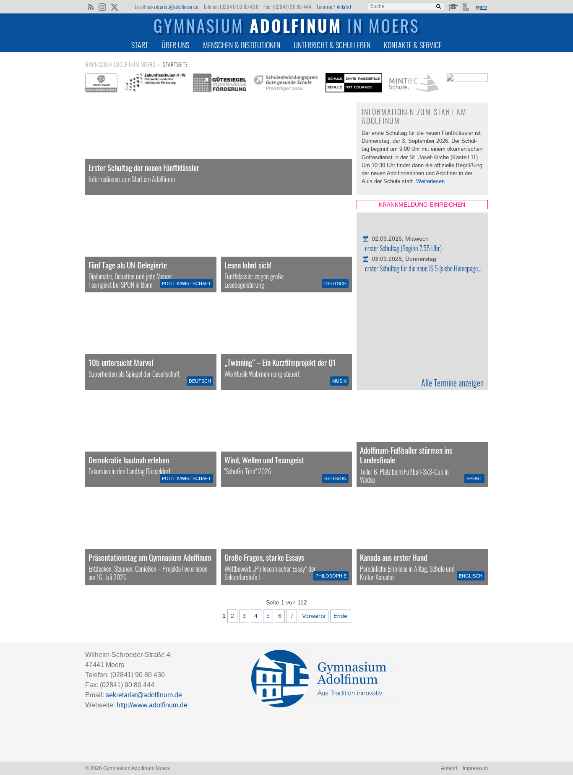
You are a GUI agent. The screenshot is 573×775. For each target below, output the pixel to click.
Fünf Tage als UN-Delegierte (128, 265)
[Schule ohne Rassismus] (354, 82)
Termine (324, 6)
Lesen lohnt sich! (247, 265)
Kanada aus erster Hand (393, 557)
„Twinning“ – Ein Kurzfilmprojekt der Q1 (280, 362)
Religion (335, 478)
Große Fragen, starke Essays (264, 557)
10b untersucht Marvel (121, 362)
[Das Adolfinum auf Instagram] (103, 7)
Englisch (470, 575)
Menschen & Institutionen (241, 44)
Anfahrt (344, 6)
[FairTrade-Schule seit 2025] (467, 85)
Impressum (475, 768)
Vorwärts (313, 615)
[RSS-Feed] (90, 6)
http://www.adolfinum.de (152, 705)
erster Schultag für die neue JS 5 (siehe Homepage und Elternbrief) (439, 268)
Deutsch (335, 283)
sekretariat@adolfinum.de (172, 6)
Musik (339, 381)
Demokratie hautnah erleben (129, 460)
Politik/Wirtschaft (186, 283)
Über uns (175, 44)
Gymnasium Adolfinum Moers (120, 64)
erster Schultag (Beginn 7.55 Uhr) (403, 248)
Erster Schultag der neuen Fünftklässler (144, 167)
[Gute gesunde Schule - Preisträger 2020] (286, 82)
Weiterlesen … (434, 181)
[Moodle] (453, 6)
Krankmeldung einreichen (422, 204)
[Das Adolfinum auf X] (114, 7)
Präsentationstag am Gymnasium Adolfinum (150, 557)
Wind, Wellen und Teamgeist (264, 460)
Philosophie (330, 575)
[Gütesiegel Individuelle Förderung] (220, 82)
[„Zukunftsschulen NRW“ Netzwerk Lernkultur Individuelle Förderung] (155, 82)
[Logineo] (467, 6)
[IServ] (481, 7)
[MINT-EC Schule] (414, 82)
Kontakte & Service (413, 44)
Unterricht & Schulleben (332, 44)
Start (139, 44)
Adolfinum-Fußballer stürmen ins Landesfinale (406, 455)
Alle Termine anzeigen (452, 382)
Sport (474, 478)
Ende (340, 615)
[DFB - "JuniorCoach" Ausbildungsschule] (101, 82)
